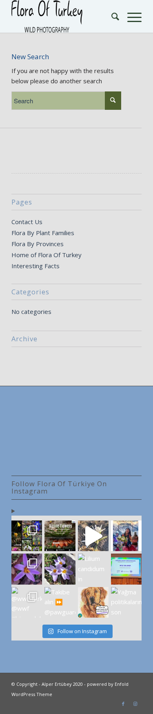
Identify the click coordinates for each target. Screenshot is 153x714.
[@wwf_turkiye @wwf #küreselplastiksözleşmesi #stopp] (26, 602)
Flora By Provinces (37, 244)
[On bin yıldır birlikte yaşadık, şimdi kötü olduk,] (93, 602)
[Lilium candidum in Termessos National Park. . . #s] (93, 569)
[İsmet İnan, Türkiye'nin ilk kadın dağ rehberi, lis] (126, 535)
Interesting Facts (35, 266)
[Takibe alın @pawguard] (59, 602)
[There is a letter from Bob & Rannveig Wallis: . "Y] (26, 535)
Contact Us (26, 222)
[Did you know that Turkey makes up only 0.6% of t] (59, 535)
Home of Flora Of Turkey (46, 255)
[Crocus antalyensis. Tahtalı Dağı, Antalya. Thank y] (26, 569)
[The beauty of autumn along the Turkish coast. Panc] (93, 535)
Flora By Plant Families (42, 233)
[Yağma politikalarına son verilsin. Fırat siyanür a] (126, 602)
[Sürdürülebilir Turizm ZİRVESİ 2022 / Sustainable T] (126, 569)
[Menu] (130, 16)
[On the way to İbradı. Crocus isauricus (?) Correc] (59, 569)
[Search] (111, 16)
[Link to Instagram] (135, 704)
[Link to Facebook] (123, 704)
